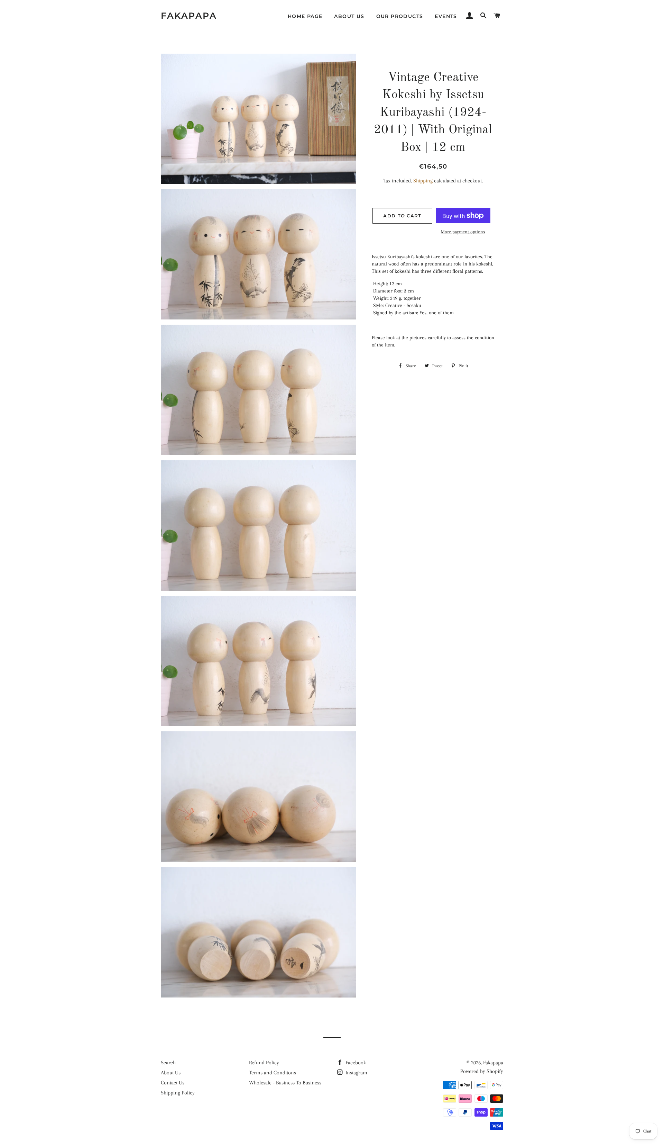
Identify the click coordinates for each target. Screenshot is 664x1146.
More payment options (463, 231)
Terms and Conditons (272, 1073)
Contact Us (172, 1083)
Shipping (423, 181)
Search (168, 1062)
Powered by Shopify (481, 1071)
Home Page (305, 16)
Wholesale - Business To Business (285, 1083)
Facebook (355, 1062)
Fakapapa (189, 15)
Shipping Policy (178, 1093)
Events (446, 16)
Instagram (355, 1073)
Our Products (399, 16)
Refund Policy (264, 1062)
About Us (349, 16)
